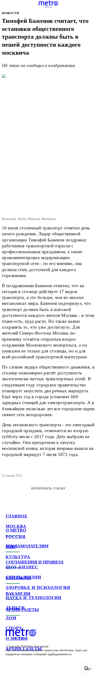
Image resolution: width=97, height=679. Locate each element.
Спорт (14, 628)
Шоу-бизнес (22, 567)
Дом (11, 618)
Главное (17, 516)
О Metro (17, 638)
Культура (18, 557)
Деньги (15, 607)
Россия (15, 536)
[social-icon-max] (47, 668)
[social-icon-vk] (10, 668)
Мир (11, 546)
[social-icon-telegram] (22, 668)
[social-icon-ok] (35, 668)
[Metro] (48, 4)
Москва (16, 526)
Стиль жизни (23, 577)
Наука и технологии (33, 597)
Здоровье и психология (38, 587)
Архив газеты (24, 648)
